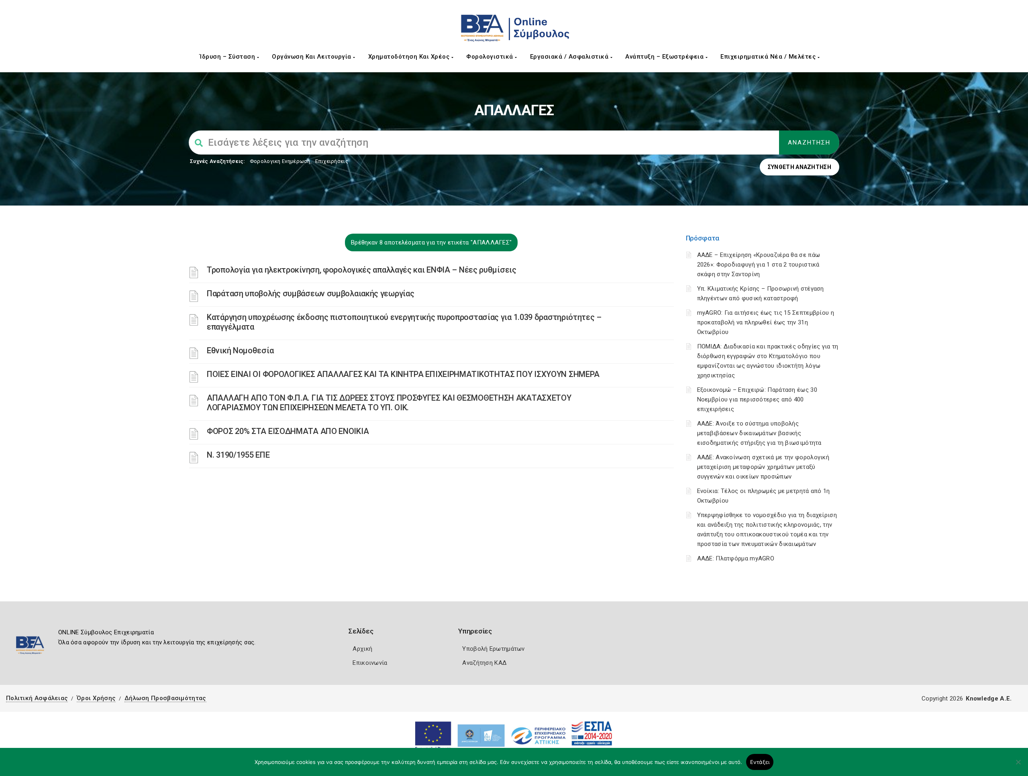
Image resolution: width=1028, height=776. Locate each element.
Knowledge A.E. (989, 698)
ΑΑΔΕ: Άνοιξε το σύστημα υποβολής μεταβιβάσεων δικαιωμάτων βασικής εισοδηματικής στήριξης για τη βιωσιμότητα (759, 433)
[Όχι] (1018, 766)
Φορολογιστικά (490, 56)
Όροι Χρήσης (96, 698)
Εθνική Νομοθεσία (240, 350)
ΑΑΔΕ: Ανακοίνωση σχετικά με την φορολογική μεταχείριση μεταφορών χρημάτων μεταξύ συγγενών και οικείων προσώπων (763, 467)
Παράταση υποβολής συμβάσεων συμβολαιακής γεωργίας (310, 293)
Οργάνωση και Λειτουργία (312, 56)
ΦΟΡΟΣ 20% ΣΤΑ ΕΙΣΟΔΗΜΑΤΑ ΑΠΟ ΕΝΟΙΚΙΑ (288, 431)
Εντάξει (760, 762)
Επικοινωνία (370, 662)
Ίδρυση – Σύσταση (228, 56)
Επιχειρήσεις (331, 161)
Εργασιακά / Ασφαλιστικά (570, 56)
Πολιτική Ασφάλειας (37, 698)
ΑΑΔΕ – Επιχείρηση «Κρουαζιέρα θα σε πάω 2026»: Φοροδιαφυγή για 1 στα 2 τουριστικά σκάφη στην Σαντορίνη (758, 264)
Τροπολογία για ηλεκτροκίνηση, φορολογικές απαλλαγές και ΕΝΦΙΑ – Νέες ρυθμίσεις (361, 270)
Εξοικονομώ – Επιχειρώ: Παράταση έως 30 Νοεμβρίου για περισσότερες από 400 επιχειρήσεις (757, 399)
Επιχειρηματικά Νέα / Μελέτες (769, 56)
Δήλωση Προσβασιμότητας (165, 698)
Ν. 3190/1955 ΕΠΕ (238, 455)
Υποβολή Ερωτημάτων (493, 648)
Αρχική (362, 648)
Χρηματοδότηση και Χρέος (409, 56)
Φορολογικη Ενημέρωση (280, 161)
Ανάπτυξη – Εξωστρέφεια (665, 56)
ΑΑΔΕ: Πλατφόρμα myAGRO (736, 558)
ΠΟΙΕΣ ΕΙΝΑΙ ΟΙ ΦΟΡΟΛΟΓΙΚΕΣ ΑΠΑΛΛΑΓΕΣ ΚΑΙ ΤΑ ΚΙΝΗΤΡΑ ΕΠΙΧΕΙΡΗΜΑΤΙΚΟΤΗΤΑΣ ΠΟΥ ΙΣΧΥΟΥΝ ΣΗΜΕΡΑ (403, 374)
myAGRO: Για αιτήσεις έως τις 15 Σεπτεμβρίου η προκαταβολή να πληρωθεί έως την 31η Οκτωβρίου (765, 322)
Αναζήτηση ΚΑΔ (484, 662)
